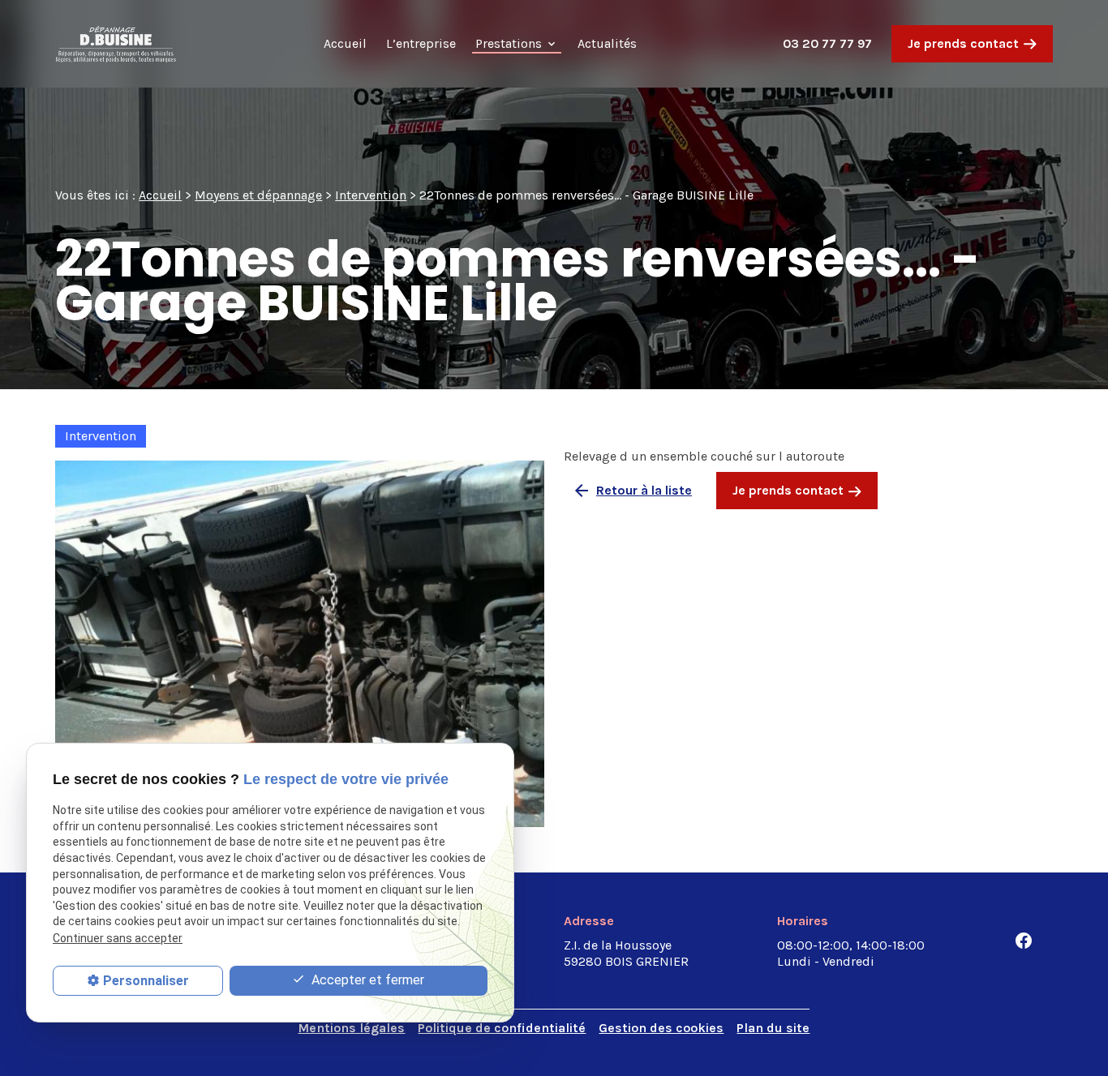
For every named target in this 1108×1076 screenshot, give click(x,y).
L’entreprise (421, 43)
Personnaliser (146, 980)
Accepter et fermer (366, 980)
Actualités (607, 43)
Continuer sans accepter (118, 938)
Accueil (345, 43)
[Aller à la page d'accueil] (116, 43)
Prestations (508, 43)
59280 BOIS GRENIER (626, 953)
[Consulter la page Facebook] (1023, 940)
